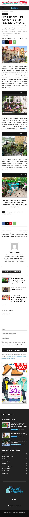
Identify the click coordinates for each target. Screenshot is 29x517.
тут (25, 128)
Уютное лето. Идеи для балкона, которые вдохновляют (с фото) (8, 234)
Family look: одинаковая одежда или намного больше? (21, 234)
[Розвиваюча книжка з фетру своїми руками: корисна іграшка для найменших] (6, 280)
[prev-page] (3, 305)
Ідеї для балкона (18, 212)
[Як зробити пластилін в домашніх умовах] (6, 289)
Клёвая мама (14, 436)
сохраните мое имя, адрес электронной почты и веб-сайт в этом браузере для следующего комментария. (13, 343)
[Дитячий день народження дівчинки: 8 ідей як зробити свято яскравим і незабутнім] (6, 297)
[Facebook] (3, 42)
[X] (7, 42)
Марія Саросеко (7, 38)
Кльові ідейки (9, 11)
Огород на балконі (6, 214)
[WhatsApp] (14, 42)
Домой (3, 11)
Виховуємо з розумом (15, 444)
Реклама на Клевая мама (19, 512)
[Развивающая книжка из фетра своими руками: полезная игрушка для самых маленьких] (6, 425)
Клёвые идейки (14, 429)
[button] (2, 8)
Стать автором (7, 512)
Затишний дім (9, 212)
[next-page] (5, 305)
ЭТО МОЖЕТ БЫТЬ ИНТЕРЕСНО (11, 271)
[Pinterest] (10, 42)
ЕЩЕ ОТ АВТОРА (7, 274)
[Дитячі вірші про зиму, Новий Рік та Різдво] (6, 443)
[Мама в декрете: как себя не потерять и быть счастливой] (6, 435)
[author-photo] (14, 250)
